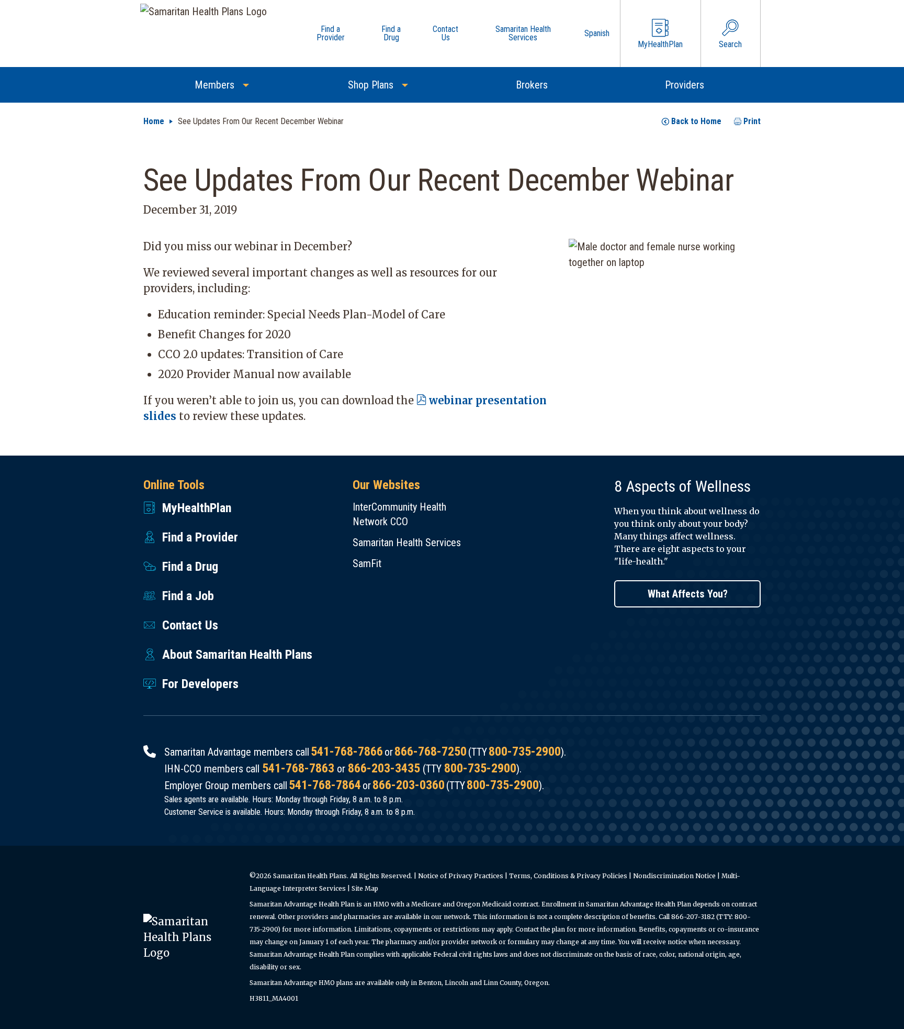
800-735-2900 (525, 751)
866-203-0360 (408, 785)
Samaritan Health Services (407, 542)
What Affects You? (688, 594)
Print (752, 121)
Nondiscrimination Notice (674, 876)
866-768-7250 (430, 751)
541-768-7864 (325, 785)
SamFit (367, 563)
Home (153, 121)
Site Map (365, 888)
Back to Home (696, 121)
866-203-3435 (384, 768)
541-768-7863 (298, 768)
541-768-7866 (347, 751)
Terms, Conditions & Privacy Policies (568, 876)
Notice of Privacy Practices (460, 876)
